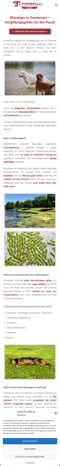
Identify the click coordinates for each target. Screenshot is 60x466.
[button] (55, 413)
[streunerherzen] (28, 5)
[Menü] (56, 4)
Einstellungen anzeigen (30, 456)
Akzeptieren (30, 441)
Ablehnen (30, 449)
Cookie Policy (30, 463)
